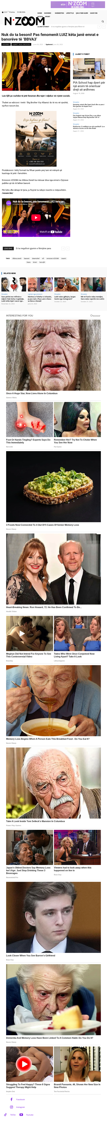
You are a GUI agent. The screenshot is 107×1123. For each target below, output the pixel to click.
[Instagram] (11, 1107)
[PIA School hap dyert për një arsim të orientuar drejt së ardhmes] (89, 68)
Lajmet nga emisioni (21, 44)
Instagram (20, 1107)
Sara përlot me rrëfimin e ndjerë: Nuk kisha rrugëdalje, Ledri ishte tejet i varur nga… (12, 299)
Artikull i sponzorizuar (81, 78)
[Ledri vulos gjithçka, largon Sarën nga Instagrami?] (66, 284)
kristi (35, 262)
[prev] (99, 26)
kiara (28, 262)
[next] (104, 26)
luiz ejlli (42, 262)
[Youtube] (21, 1115)
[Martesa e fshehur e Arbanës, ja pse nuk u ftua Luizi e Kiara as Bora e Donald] (40, 284)
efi (43, 258)
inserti (63, 258)
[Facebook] (11, 1100)
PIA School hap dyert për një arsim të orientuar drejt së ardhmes (89, 86)
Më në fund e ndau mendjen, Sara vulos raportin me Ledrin (92, 298)
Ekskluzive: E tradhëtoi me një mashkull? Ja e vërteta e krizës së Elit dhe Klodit (89, 127)
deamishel (35, 258)
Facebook (20, 1099)
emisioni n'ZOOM (53, 258)
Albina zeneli (17, 258)
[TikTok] (5, 1115)
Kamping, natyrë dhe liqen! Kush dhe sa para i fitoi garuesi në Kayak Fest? (88, 105)
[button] (103, 21)
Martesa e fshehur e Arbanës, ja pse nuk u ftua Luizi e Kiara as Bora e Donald (40, 299)
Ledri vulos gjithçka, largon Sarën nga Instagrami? (65, 298)
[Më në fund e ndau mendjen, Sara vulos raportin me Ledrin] (93, 284)
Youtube (29, 1115)
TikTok (13, 1115)
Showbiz (6, 44)
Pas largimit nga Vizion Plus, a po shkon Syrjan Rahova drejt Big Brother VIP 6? (87, 116)
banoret (26, 258)
